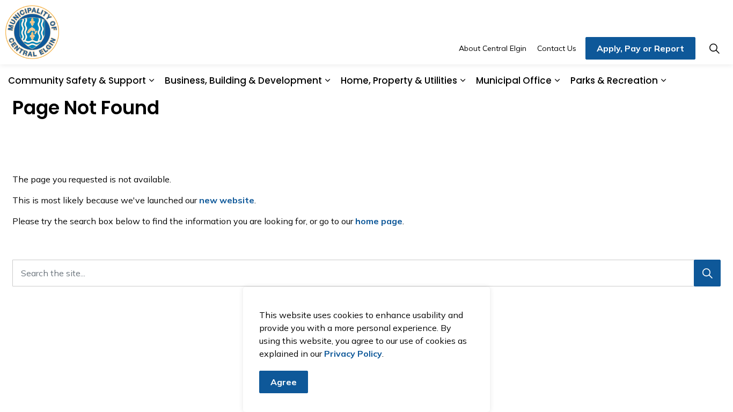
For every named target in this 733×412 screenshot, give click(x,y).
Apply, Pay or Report (640, 48)
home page (378, 221)
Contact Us (556, 48)
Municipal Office (514, 80)
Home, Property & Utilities (399, 80)
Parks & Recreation (614, 80)
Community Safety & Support (77, 80)
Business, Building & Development (243, 80)
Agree (283, 382)
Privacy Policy (353, 353)
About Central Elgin (492, 48)
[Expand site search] (714, 48)
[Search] (707, 273)
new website (226, 200)
